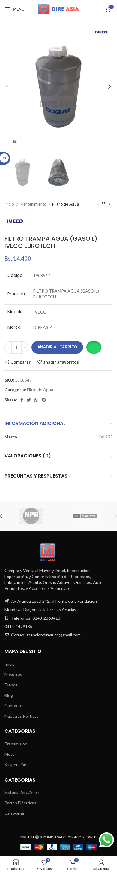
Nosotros (13, 674)
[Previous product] (97, 204)
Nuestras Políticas (21, 716)
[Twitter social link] (29, 400)
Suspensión (15, 764)
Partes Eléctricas (20, 802)
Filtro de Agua (65, 204)
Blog (8, 695)
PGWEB (91, 837)
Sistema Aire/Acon (21, 792)
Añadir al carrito (57, 347)
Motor (10, 754)
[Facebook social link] (22, 400)
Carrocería (14, 813)
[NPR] (31, 516)
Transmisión (15, 743)
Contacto (13, 705)
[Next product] (109, 204)
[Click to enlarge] (15, 141)
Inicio (9, 204)
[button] (93, 347)
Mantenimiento (33, 204)
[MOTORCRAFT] (85, 516)
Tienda (11, 684)
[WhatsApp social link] (36, 400)
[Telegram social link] (44, 400)
